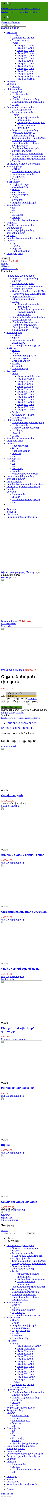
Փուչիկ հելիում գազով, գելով (20, 968)
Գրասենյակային (21, 110)
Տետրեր (16, 161)
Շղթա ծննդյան (10, 621)
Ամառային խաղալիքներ (26, 171)
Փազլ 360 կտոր (25, 63)
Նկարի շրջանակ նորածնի (19, 1201)
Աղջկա (16, 169)
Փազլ (15, 43)
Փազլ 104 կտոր (25, 48)
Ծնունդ (16, 189)
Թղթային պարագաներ (25, 130)
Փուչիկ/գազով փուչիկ (24, 202)
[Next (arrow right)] (5, 1499)
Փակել (4, 1230)
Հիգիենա (12, 223)
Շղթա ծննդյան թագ (12, 670)
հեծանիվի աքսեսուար (25, 220)
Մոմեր (15, 197)
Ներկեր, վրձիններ (22, 151)
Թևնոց (16, 97)
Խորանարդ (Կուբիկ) (23, 37)
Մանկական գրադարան (31, 122)
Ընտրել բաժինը (10, 28)
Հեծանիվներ (14, 205)
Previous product (8, 577)
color (3, 696)
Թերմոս (16, 248)
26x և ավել (18, 215)
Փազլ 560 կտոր (25, 68)
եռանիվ (16, 217)
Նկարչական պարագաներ (27, 153)
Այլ (13, 243)
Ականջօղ (17, 91)
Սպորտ (11, 241)
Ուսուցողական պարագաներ (29, 156)
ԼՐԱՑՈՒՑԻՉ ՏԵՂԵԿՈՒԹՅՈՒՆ (23, 723)
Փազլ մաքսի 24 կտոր (29, 76)
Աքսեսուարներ (20, 94)
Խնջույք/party (13, 182)
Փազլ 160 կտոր (25, 56)
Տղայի (15, 179)
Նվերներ (11, 235)
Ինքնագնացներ (21, 251)
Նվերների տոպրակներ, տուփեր (25, 238)
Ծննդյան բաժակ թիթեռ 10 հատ (22, 854)
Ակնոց (5, 1145)
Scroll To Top (7, 1494)
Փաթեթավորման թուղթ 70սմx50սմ (24, 911)
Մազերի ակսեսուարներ (25, 99)
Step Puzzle (12, 32)
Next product (6, 626)
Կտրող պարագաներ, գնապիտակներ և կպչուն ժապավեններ (26, 143)
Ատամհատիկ (20, 187)
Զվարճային (18, 177)
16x (13, 207)
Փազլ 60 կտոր (25, 71)
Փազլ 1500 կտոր (26, 53)
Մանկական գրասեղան (25, 148)
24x (13, 212)
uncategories (12, 81)
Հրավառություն (21, 195)
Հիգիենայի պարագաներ (21, 225)
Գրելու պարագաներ (23, 112)
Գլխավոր (6, 572)
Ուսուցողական (20, 40)
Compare (10, 1489)
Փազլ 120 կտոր (25, 50)
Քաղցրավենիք (15, 253)
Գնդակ (16, 246)
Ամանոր (11, 84)
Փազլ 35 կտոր (25, 61)
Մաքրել (32, 698)
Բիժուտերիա (14, 89)
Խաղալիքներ (14, 166)
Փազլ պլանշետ (26, 79)
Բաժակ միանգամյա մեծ (18, 1088)
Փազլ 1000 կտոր (26, 45)
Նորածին (17, 200)
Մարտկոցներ (14, 228)
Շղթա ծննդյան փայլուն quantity (21, 701)
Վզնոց (15, 104)
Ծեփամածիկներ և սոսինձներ (29, 138)
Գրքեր (15, 115)
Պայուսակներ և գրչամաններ (28, 158)
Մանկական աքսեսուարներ (28, 102)
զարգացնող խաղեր (23, 174)
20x (13, 210)
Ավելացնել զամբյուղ (11, 707)
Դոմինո (16, 35)
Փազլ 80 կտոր (25, 74)
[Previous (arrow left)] (2, 1499)
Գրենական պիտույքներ (20, 107)
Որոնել (5, 258)
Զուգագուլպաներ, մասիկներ (23, 164)
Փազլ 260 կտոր (25, 58)
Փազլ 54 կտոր (25, 66)
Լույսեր (16, 86)
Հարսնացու (19, 192)
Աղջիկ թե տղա (20, 184)
